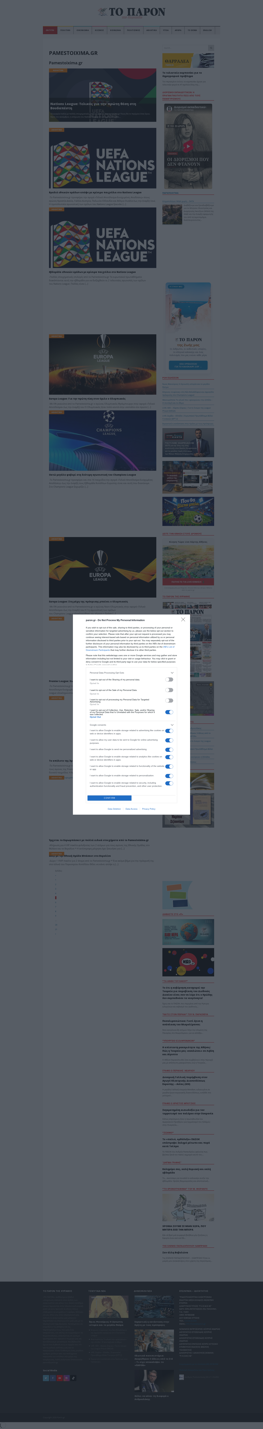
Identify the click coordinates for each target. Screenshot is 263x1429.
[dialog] (131, 714)
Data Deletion (114, 809)
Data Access (131, 809)
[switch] (169, 679)
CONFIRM (109, 798)
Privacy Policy (148, 809)
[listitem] (131, 672)
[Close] (184, 620)
